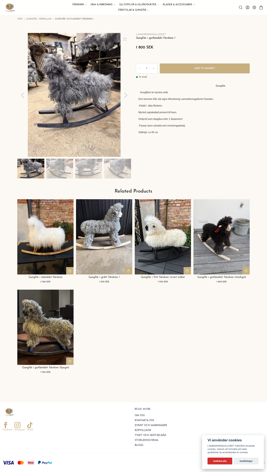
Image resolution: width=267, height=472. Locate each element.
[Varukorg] (261, 7)
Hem (20, 19)
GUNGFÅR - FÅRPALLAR (38, 19)
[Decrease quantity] (139, 68)
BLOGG (139, 445)
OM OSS (140, 415)
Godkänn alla (220, 461)
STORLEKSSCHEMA (146, 440)
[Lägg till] (70, 270)
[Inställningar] (254, 7)
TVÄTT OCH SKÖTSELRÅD (150, 435)
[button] (125, 95)
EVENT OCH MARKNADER (151, 425)
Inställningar (246, 461)
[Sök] (240, 7)
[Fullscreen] (125, 39)
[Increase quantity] (153, 68)
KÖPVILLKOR (143, 430)
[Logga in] (247, 7)
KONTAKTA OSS (144, 420)
